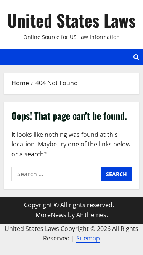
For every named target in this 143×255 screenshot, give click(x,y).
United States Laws (71, 20)
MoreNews (50, 215)
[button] (12, 57)
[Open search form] (136, 57)
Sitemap (88, 238)
